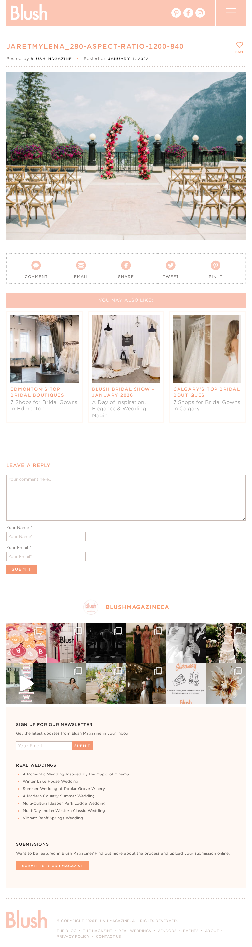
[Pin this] (235, 97)
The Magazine (97, 931)
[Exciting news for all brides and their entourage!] (146, 643)
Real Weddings (134, 931)
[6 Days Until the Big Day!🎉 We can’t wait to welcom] (26, 683)
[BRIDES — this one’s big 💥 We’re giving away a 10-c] (106, 643)
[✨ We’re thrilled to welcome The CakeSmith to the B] (226, 643)
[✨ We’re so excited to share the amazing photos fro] (66, 643)
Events (191, 931)
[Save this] (235, 82)
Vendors (167, 931)
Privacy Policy (73, 936)
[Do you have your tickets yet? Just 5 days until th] (186, 643)
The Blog (66, 931)
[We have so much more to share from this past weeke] (26, 643)
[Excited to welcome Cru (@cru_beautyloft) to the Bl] (66, 683)
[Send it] (235, 112)
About (212, 931)
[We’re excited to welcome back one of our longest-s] (146, 683)
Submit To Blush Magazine (52, 866)
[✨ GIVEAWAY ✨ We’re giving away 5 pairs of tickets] (186, 683)
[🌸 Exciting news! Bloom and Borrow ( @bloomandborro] (106, 683)
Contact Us (108, 936)
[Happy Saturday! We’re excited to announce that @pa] (226, 683)
